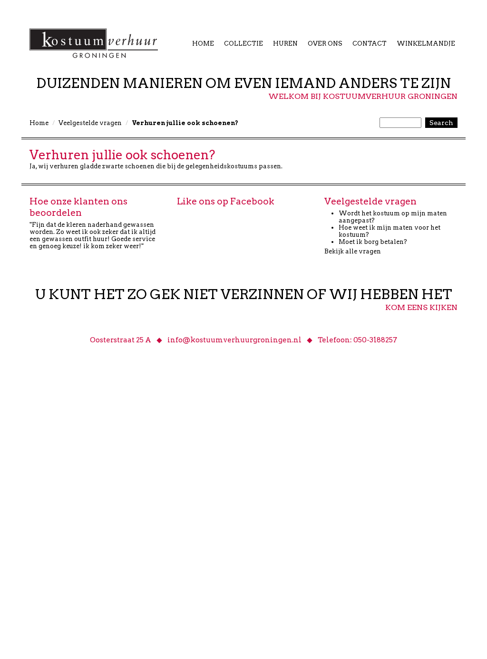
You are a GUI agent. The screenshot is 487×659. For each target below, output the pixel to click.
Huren (285, 43)
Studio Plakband (158, 432)
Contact (369, 43)
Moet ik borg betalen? (373, 241)
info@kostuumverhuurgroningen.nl (234, 340)
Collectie (243, 43)
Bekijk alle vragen (352, 251)
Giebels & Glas (84, 432)
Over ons (325, 43)
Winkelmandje (426, 43)
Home (203, 43)
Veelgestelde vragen (90, 122)
